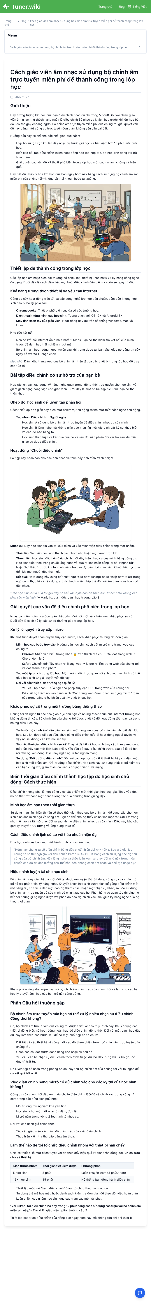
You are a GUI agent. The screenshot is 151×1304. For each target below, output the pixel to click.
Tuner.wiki (26, 6)
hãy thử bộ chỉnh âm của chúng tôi (93, 1069)
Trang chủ (106, 7)
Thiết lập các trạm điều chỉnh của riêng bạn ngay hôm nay (51, 1218)
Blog (121, 7)
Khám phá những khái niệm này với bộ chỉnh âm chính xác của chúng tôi (60, 989)
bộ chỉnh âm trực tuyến (66, 422)
